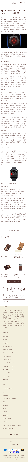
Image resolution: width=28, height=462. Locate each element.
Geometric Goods (8, 455)
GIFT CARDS (5, 336)
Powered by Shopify (16, 455)
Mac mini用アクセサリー (8, 356)
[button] (3, 2)
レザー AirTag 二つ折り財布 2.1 (7, 254)
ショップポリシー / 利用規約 (9, 398)
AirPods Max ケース (7, 349)
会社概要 (5, 412)
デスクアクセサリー (7, 376)
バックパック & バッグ (8, 372)
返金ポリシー (23, 455)
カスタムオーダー (7, 415)
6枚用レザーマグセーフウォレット (20, 275)
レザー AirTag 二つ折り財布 (19, 254)
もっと (3, 183)
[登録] (23, 301)
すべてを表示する (14, 281)
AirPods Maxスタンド (8, 352)
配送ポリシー (22, 457)
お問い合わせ (6, 422)
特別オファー (6, 379)
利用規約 (16, 457)
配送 (4, 402)
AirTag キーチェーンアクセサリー (11, 346)
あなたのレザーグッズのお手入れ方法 (12, 425)
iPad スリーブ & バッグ (8, 369)
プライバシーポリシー (9, 457)
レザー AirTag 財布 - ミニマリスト (7, 274)
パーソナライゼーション (8, 388)
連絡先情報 (15, 459)
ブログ (4, 408)
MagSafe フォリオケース (8, 362)
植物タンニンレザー (7, 392)
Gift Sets (5, 339)
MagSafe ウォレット (7, 359)
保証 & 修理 (5, 395)
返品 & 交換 (5, 405)
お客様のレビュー (7, 418)
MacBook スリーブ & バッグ (9, 366)
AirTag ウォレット (7, 343)
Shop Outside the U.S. (8, 428)
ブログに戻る (15, 231)
